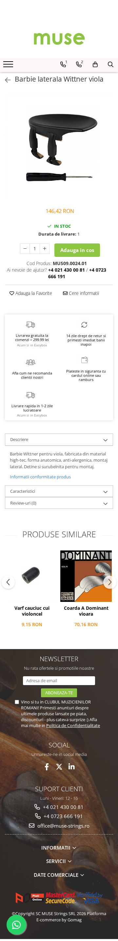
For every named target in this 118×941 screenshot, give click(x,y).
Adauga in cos (77, 250)
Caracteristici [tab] (22, 491)
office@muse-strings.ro (62, 825)
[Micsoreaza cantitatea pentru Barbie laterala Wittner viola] (25, 248)
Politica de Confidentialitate (73, 725)
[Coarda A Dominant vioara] (86, 576)
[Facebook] (46, 767)
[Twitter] (59, 767)
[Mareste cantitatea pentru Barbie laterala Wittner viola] (44, 248)
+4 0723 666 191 (62, 816)
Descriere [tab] (19, 439)
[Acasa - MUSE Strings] (59, 38)
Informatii (56, 847)
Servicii (56, 861)
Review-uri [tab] (23, 503)
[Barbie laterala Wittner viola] (59, 147)
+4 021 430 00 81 (63, 807)
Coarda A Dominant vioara (86, 611)
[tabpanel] (59, 147)
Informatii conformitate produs (40, 477)
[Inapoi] (5, 80)
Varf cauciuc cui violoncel (31, 611)
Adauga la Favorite (33, 293)
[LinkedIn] (71, 767)
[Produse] (9, 66)
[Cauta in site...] (110, 64)
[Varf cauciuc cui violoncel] (32, 576)
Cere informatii (83, 293)
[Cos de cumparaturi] (95, 64)
